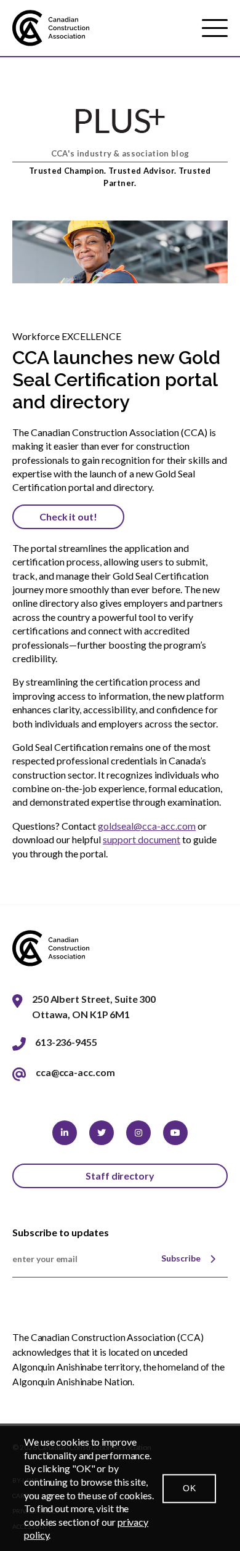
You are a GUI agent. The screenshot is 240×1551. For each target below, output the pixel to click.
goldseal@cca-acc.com (147, 826)
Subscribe (181, 1258)
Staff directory (120, 1175)
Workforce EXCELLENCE (66, 336)
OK (189, 1488)
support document (141, 839)
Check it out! (68, 516)
